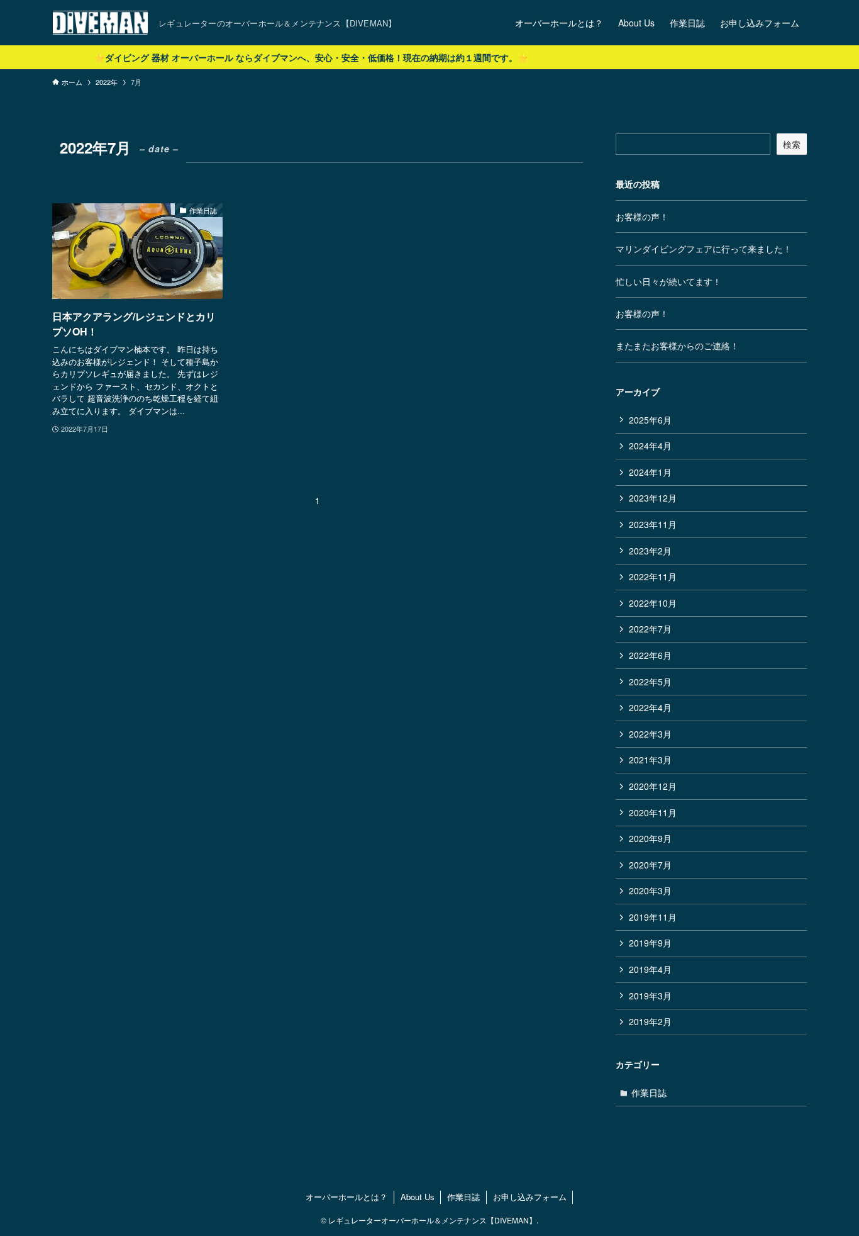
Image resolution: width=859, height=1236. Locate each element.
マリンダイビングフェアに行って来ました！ (704, 248)
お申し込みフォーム (530, 1197)
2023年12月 (653, 498)
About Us (418, 1197)
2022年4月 (650, 707)
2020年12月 (653, 786)
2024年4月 (650, 445)
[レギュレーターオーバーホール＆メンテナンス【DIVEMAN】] (100, 22)
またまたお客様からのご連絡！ (677, 345)
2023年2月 (650, 550)
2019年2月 (650, 1021)
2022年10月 (653, 603)
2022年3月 (650, 734)
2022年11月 (653, 576)
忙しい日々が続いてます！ (668, 281)
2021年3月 (650, 759)
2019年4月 (650, 969)
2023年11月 (653, 524)
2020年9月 (650, 838)
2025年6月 (650, 419)
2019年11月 (653, 917)
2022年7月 (650, 628)
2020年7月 (650, 864)
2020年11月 (653, 812)
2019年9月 (650, 942)
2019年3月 (650, 995)
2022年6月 (650, 655)
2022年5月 (650, 681)
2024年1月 (650, 472)
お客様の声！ (642, 216)
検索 (792, 144)
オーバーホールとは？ (346, 1197)
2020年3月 (650, 890)
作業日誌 (649, 1092)
